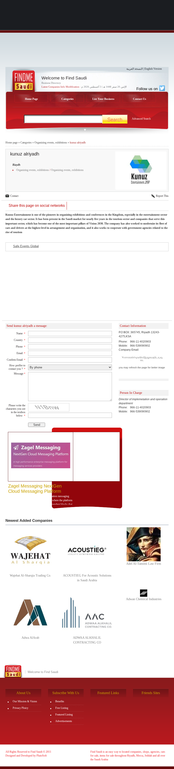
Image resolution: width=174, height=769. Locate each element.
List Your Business (103, 99)
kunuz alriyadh (78, 142)
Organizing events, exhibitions (50, 142)
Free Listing (61, 708)
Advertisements (63, 721)
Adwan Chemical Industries (143, 599)
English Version (153, 68)
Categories (67, 99)
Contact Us (139, 99)
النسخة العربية (134, 68)
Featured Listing (64, 714)
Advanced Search (141, 118)
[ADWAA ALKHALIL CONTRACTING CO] (87, 612)
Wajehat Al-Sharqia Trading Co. (30, 575)
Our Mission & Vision (25, 701)
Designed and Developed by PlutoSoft (26, 755)
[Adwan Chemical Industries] (143, 592)
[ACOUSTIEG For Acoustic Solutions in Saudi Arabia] (87, 550)
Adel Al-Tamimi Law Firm (143, 563)
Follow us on (147, 88)
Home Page (31, 99)
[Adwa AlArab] (30, 612)
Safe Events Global (26, 246)
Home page (11, 142)
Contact (14, 195)
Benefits (59, 701)
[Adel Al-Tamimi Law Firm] (144, 544)
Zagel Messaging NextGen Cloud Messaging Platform (35, 488)
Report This (162, 195)
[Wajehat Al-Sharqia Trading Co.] (30, 550)
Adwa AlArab (30, 637)
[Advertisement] (87, 35)
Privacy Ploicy (20, 708)
